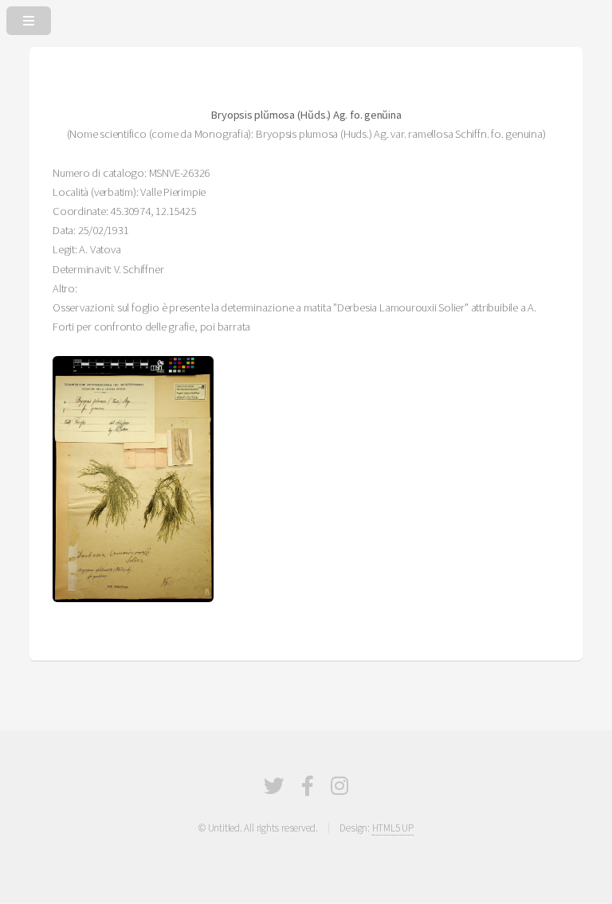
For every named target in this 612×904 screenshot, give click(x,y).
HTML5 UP (393, 828)
